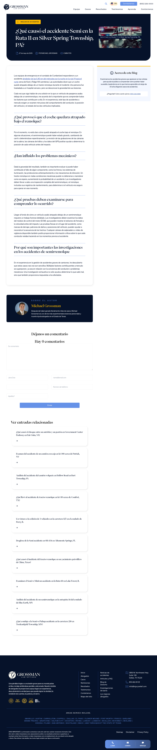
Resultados (101, 9)
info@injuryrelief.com (138, 686)
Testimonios (117, 9)
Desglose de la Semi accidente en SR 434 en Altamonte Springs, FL (46, 541)
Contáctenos (147, 9)
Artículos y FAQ (106, 678)
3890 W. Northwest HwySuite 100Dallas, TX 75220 (138, 675)
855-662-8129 (134, 682)
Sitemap (119, 732)
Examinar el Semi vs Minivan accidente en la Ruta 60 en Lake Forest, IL (47, 581)
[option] (114, 4)
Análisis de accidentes (29, 22)
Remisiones (85, 683)
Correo (127, 746)
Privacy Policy (142, 732)
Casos (88, 9)
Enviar (49, 405)
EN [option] (115, 3)
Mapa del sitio (86, 696)
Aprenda (132, 9)
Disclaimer (130, 732)
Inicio (83, 672)
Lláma (112, 746)
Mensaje (143, 746)
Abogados (85, 676)
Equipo (76, 9)
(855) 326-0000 (135, 94)
